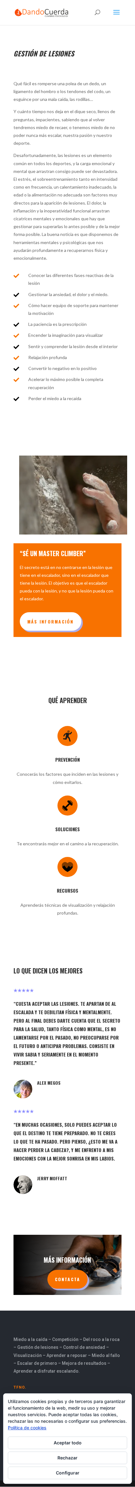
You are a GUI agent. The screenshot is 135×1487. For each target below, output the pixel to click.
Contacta (67, 1279)
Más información (50, 621)
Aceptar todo (68, 1442)
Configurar (67, 1472)
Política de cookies (27, 1427)
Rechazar (67, 1457)
